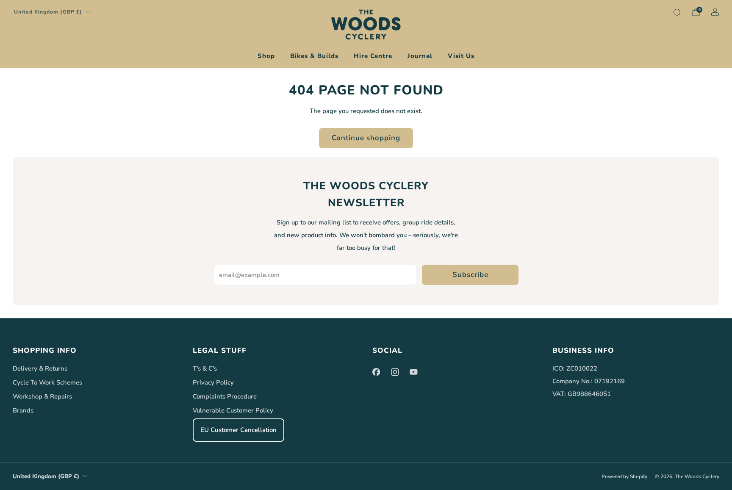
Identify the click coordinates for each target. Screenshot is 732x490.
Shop (266, 56)
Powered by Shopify (624, 476)
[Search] (677, 12)
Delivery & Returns (40, 368)
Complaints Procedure (225, 396)
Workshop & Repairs (42, 396)
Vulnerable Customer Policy (233, 410)
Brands (23, 410)
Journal (420, 56)
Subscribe (470, 275)
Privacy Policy (213, 382)
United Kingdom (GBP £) (48, 11)
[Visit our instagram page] (394, 372)
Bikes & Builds (314, 56)
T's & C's (205, 368)
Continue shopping (366, 138)
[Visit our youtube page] (413, 372)
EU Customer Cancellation (238, 430)
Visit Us (461, 56)
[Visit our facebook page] (376, 372)
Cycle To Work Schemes (47, 382)
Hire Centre (373, 56)
